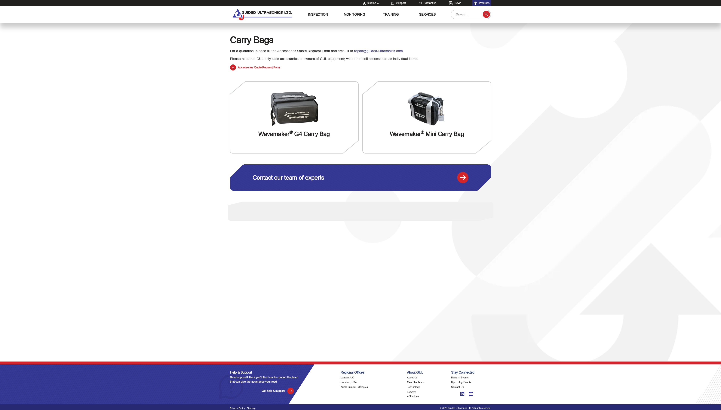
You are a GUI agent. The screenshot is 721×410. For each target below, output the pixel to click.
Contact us (429, 3)
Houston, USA (349, 382)
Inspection (318, 14)
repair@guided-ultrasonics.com (378, 51)
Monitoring (354, 14)
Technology (413, 387)
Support (401, 3)
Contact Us (457, 387)
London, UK (347, 377)
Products (483, 3)
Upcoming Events (461, 382)
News (457, 3)
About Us (412, 377)
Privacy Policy (237, 408)
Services (427, 14)
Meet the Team (415, 382)
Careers (411, 391)
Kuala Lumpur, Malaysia (354, 387)
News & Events (460, 377)
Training (391, 14)
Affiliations (413, 396)
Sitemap (251, 408)
